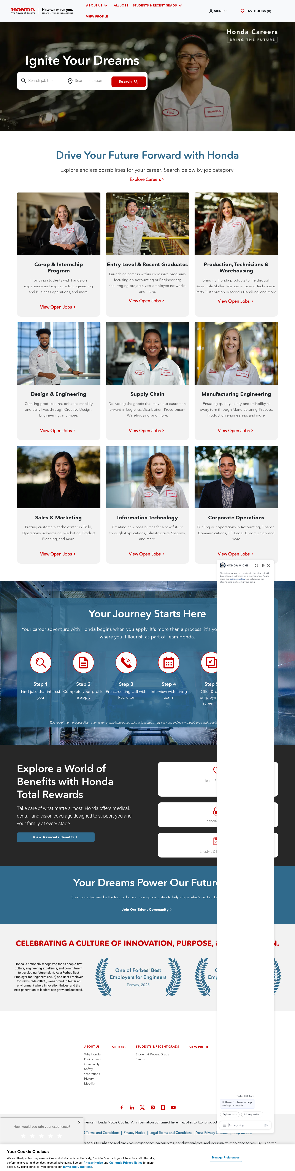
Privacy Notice (93, 1162)
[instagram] (152, 1107)
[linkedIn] (132, 1107)
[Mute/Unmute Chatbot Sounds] (247, 356)
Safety (88, 1069)
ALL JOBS (121, 5)
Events (140, 1059)
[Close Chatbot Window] (255, 356)
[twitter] (142, 1107)
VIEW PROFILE (97, 16)
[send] (252, 1100)
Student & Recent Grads (152, 1054)
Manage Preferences (225, 1157)
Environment (92, 1059)
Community (92, 1064)
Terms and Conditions (77, 1167)
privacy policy (211, 374)
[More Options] (194, 1100)
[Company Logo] (42, 10)
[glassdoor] (163, 1107)
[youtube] (173, 1107)
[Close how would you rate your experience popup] (79, 1122)
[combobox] (41, 81)
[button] (217, 11)
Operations (92, 1074)
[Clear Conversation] (239, 357)
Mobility (89, 1083)
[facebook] (121, 1107)
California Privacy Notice (125, 1162)
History (89, 1078)
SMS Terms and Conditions (98, 1132)
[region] (223, 727)
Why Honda (92, 1054)
